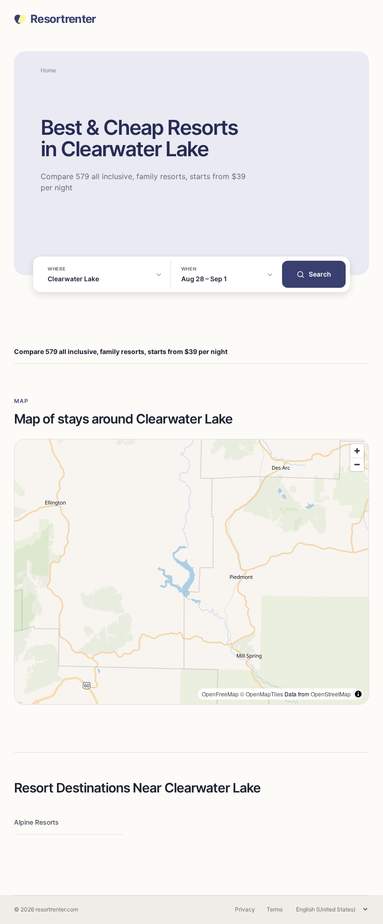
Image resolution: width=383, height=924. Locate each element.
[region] (191, 571)
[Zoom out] (357, 464)
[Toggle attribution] (358, 694)
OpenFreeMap (220, 694)
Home (48, 70)
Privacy (245, 909)
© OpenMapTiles (261, 694)
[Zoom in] (357, 451)
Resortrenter (63, 19)
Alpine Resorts (36, 822)
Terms (275, 909)
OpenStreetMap (331, 694)
